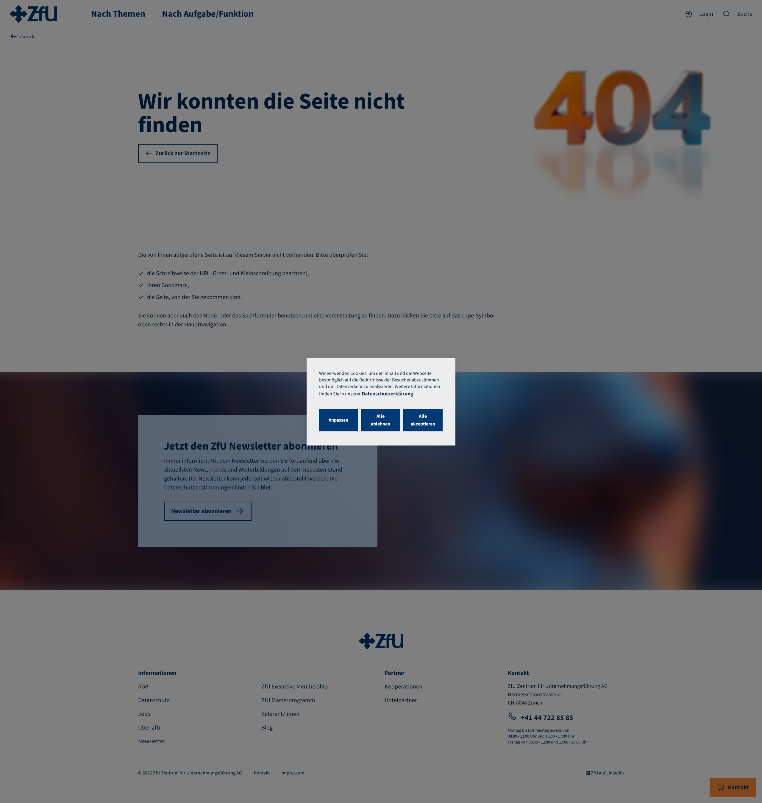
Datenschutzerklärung (387, 393)
